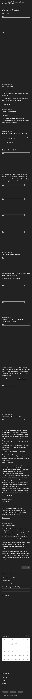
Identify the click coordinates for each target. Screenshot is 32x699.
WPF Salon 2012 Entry (7, 581)
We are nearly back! (8, 525)
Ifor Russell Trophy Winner (11, 255)
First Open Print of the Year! (11, 416)
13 (12, 651)
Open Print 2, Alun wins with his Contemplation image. (12, 320)
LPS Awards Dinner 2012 (8, 577)
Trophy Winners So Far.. (10, 150)
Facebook (4, 677)
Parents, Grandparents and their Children (15, 133)
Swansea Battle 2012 (7, 590)
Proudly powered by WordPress (9, 695)
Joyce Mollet (14, 178)
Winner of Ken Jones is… (10, 10)
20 (12, 655)
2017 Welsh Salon (8, 86)
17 (27, 651)
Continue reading (6, 126)
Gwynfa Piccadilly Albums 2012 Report (11, 587)
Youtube (4, 683)
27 (12, 659)
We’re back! (6, 501)
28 (12, 643)
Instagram (4, 680)
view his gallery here (22, 378)
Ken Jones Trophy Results (8, 584)
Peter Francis (5, 178)
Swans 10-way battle (9, 111)
